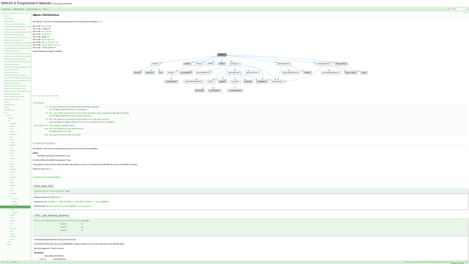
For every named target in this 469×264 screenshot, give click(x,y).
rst (11, 226)
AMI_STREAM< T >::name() (90, 202)
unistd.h (46, 26)
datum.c (14, 201)
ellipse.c (14, 207)
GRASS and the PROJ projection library (17, 78)
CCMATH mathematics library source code (18, 54)
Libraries (7, 16)
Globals (8, 244)
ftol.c (13, 209)
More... (100, 22)
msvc (9, 242)
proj (11, 196)
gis (11, 161)
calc (11, 137)
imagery (12, 172)
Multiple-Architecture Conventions (15, 29)
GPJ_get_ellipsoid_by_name (60, 119)
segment (13, 228)
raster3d (13, 220)
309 (48, 197)
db (11, 148)
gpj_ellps (97, 119)
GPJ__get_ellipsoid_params (60, 113)
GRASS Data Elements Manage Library (17, 67)
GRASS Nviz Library (11, 70)
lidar (11, 180)
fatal (71, 125)
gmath (12, 164)
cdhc (11, 140)
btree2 (12, 131)
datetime (13, 145)
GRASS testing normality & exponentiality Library (20, 43)
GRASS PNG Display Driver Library (16, 75)
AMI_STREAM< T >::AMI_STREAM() (58, 202)
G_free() (75, 202)
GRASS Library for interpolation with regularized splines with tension (26, 91)
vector (12, 239)
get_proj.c (15, 212)
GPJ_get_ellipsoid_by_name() (58, 206)
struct (80, 113)
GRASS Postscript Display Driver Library (17, 80)
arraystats (13, 123)
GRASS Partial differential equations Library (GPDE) (21, 62)
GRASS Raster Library (11, 83)
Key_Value (88, 113)
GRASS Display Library (12, 51)
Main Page (7, 9)
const (75, 113)
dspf (11, 156)
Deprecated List (9, 105)
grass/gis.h (48, 39)
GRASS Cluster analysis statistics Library (17, 45)
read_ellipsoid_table (57, 125)
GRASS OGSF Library (11, 72)
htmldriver (13, 169)
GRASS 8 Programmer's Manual (13, 13)
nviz (11, 188)
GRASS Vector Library (11, 99)
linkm (12, 183)
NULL (107, 202)
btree (11, 129)
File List (8, 115)
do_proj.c (15, 204)
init (11, 175)
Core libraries (8, 19)
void (46, 129)
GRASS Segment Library (12, 94)
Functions (465, 12)
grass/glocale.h (50, 42)
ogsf (11, 191)
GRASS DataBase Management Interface (18, 48)
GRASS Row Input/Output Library (15, 88)
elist (78, 135)
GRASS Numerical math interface (15, 59)
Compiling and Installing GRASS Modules (18, 27)
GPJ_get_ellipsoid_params (60, 107)
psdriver (12, 215)
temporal (13, 236)
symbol (12, 234)
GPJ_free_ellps (55, 129)
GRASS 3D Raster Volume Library (15, 86)
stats (11, 231)
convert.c (15, 199)
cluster (12, 142)
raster (12, 218)
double (75, 107)
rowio (12, 223)
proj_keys (97, 113)
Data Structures (33, 9)
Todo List (7, 102)
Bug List (7, 107)
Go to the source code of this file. (46, 96)
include (10, 118)
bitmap (12, 126)
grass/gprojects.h (51, 45)
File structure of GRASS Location (15, 24)
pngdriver (13, 193)
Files (45, 9)
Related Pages (19, 9)
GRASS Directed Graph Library (14, 97)
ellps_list (43, 125)
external (12, 158)
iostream (13, 177)
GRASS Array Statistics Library (14, 35)
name (85, 119)
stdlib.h (46, 34)
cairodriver (13, 134)
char (80, 119)
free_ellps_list (55, 135)
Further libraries (9, 21)
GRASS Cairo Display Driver (13, 40)
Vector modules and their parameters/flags (18, 32)
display (12, 150)
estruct (105, 119)
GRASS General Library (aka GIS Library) (18, 56)
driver (12, 153)
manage (13, 185)
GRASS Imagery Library (12, 64)
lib (9, 121)
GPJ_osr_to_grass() (82, 206)
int (47, 107)
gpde (11, 166)
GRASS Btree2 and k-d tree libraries (16, 37)
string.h (46, 31)
